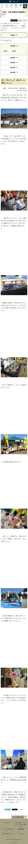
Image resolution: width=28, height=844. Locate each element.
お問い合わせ (11, 7)
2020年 (12, 72)
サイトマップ (21, 833)
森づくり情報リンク (7, 833)
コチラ (19, 780)
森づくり (5, 27)
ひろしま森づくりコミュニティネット (10, 23)
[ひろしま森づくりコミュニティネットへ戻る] (21, 5)
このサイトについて (2, 7)
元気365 (16, 842)
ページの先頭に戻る (18, 817)
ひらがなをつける (14, 1)
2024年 (12, 46)
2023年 (12, 58)
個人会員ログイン (16, 7)
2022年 (12, 62)
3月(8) (5, 51)
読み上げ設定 (23, 20)
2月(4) (14, 51)
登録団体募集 (20, 829)
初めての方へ (7, 822)
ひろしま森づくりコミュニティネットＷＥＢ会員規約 (20, 824)
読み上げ (15, 20)
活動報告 (23, 25)
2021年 (12, 67)
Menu (13, 35)
